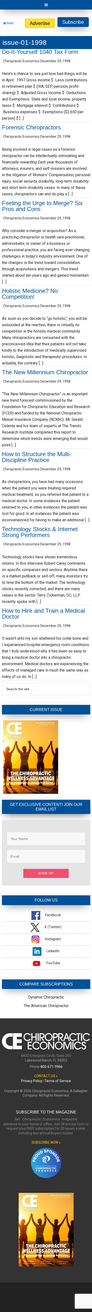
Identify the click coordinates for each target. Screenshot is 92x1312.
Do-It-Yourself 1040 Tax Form (40, 52)
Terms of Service (57, 1081)
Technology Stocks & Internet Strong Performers (40, 532)
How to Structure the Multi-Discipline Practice (36, 457)
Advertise (40, 23)
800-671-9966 (51, 1067)
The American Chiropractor (46, 1005)
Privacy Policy (31, 1081)
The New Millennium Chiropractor (45, 372)
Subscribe (73, 22)
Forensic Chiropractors (31, 127)
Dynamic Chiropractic (46, 997)
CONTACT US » (46, 1076)
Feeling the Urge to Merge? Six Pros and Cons (42, 206)
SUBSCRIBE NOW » (46, 1142)
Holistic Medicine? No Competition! (30, 293)
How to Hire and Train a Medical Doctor (43, 613)
